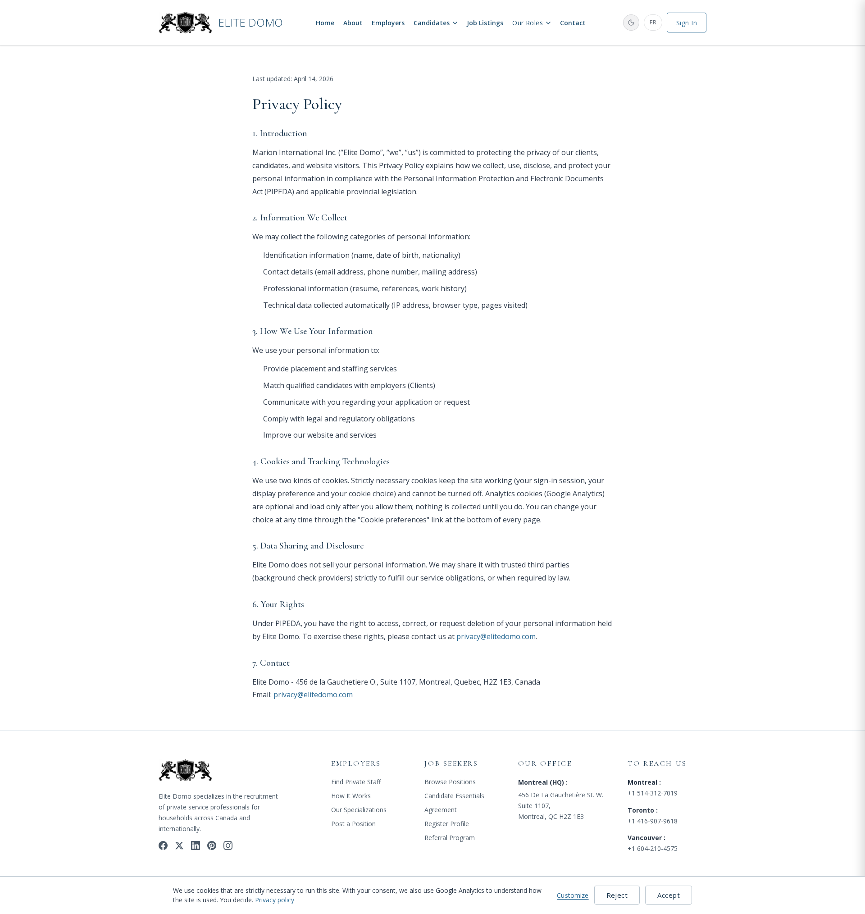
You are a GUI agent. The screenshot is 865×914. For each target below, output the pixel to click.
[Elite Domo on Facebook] (163, 845)
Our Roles (527, 22)
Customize (572, 895)
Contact (573, 22)
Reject (617, 895)
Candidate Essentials (454, 795)
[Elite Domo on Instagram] (227, 845)
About (353, 22)
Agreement (440, 809)
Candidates (432, 22)
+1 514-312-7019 (653, 793)
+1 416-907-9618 (653, 821)
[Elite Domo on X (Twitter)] (179, 845)
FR (653, 22)
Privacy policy (274, 900)
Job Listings (485, 22)
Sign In (686, 22)
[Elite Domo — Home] (186, 771)
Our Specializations (359, 809)
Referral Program (449, 837)
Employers (388, 22)
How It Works (351, 795)
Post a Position (353, 823)
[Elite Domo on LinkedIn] (195, 845)
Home (325, 22)
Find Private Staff (356, 781)
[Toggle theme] (631, 22)
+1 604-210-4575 (653, 848)
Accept (668, 895)
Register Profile (446, 823)
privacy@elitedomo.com (496, 636)
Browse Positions (450, 781)
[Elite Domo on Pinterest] (211, 845)
